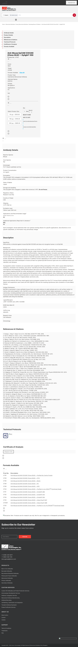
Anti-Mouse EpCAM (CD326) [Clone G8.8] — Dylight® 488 (28, 492)
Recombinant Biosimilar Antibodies (10, 573)
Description (7, 37)
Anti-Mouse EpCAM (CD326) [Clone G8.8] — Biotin (25, 481)
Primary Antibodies (6, 580)
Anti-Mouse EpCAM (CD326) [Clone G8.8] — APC (25, 486)
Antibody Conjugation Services (9, 595)
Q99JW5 (5, 312)
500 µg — (14, 123)
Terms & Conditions (6, 628)
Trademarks (4, 630)
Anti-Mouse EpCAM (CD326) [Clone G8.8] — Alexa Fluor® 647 (29, 500)
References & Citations (10, 39)
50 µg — (15, 114)
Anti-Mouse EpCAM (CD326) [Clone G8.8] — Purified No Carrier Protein (31, 475)
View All (22, 72)
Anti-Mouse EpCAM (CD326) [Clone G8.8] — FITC (25, 478)
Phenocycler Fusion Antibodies (9, 575)
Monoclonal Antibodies (7, 578)
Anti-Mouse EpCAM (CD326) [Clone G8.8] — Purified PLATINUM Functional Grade (37, 505)
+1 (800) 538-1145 (7, 557)
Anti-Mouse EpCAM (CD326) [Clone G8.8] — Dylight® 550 (28, 494)
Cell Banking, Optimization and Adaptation (12, 602)
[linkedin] (6, 552)
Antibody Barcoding (6, 600)
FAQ (3, 633)
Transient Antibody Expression (9, 605)
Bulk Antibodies (7, 568)
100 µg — (14, 119)
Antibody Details (9, 33)
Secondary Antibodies (7, 582)
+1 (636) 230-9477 (7, 555)
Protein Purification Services (8, 607)
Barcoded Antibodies (7, 571)
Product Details (8, 35)
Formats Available (9, 46)
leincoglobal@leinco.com (9, 559)
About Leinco (5, 615)
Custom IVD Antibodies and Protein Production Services (15, 590)
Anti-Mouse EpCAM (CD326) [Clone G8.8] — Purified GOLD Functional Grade (36, 489)
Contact (3, 617)
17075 (5, 307)
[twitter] (4, 552)
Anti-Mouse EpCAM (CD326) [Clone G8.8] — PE (25, 483)
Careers (3, 619)
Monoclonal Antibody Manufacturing (11, 597)
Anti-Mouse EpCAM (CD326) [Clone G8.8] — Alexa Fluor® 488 (29, 503)
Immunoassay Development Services (11, 593)
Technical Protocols (9, 42)
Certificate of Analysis (10, 44)
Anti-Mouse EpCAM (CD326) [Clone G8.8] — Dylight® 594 (28, 497)
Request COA (8, 451)
